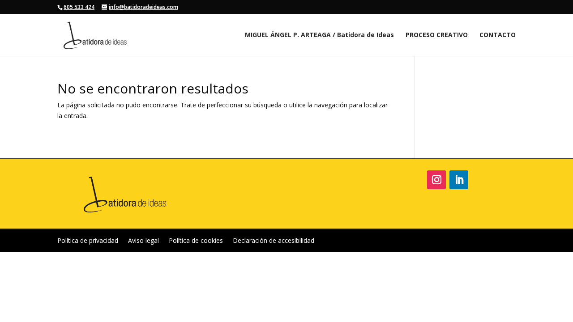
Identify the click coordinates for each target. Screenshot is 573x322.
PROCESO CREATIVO (437, 35)
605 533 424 (79, 7)
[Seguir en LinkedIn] (458, 179)
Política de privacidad (87, 241)
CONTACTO (497, 35)
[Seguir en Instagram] (436, 179)
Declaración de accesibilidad (273, 241)
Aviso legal (143, 241)
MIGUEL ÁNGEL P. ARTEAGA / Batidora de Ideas (319, 35)
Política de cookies (196, 241)
